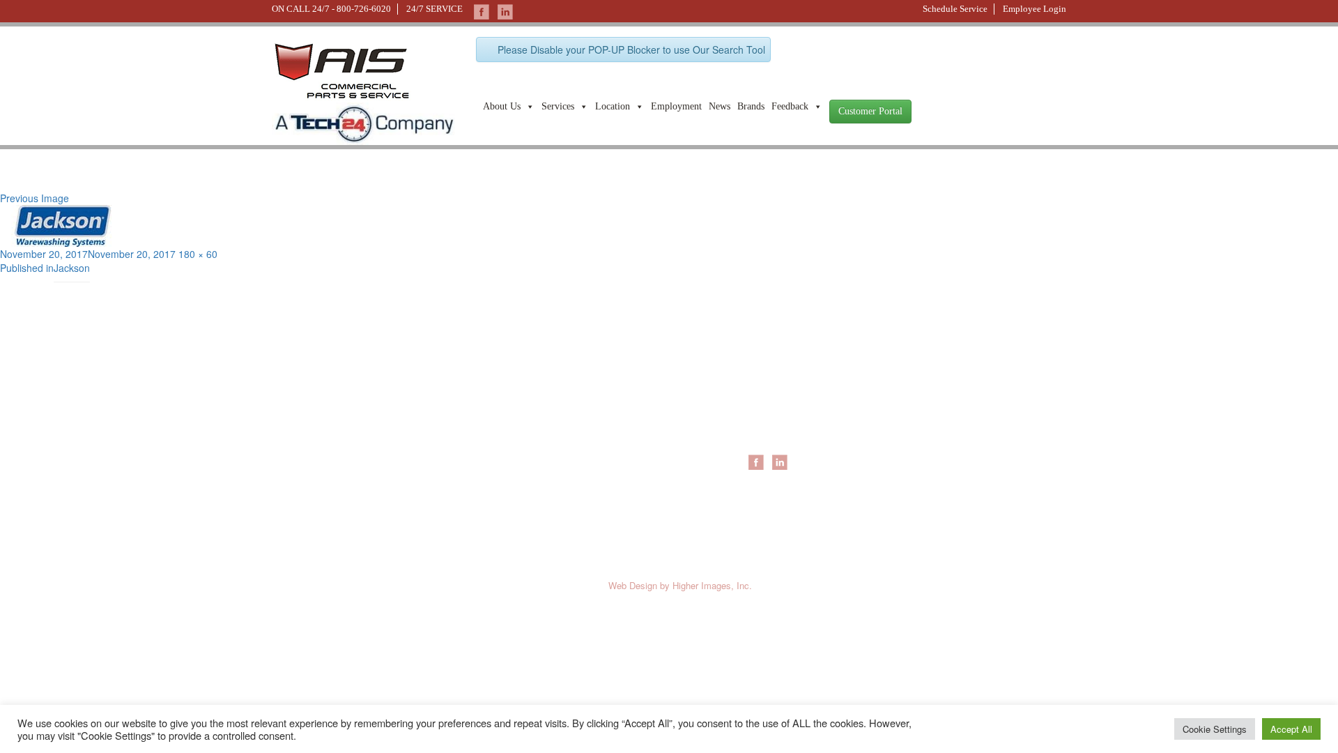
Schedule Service (955, 8)
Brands (750, 106)
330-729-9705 (299, 496)
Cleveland (770, 422)
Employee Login (1034, 8)
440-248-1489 (435, 423)
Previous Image (34, 198)
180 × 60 (197, 254)
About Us (502, 106)
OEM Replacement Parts (938, 436)
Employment (676, 106)
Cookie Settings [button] (1215, 729)
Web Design (632, 585)
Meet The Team (647, 409)
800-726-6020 (364, 8)
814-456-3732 (435, 496)
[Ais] (363, 122)
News (719, 106)
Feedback (789, 106)
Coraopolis (771, 395)
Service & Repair (921, 395)
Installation (907, 409)
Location (612, 106)
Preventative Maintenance (941, 422)
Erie (756, 409)
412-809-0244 (299, 423)
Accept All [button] (1291, 729)
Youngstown (774, 436)
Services (557, 106)
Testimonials (639, 506)
